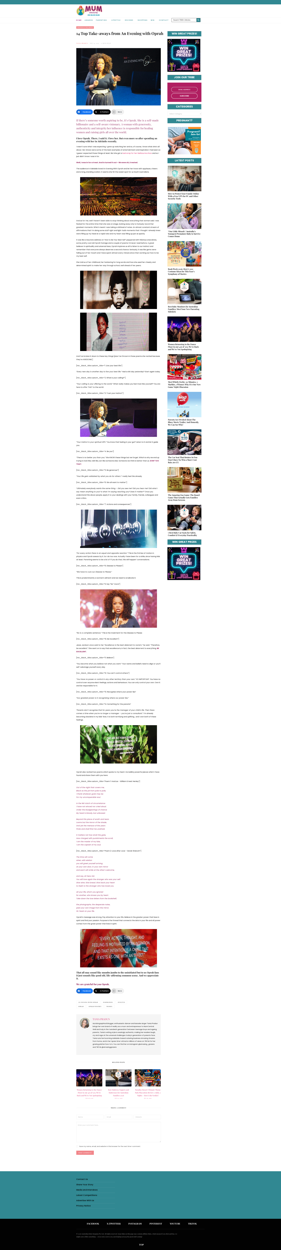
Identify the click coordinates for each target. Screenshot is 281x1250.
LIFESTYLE (116, 20)
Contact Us (82, 1179)
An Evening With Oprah (88, 1002)
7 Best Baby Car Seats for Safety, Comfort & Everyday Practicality (182, 534)
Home (79, 20)
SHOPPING (143, 20)
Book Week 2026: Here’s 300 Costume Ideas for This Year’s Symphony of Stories (181, 271)
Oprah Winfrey (95, 1006)
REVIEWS (129, 20)
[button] (203, 18)
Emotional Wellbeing (85, 27)
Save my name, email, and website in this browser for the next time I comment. (110, 1146)
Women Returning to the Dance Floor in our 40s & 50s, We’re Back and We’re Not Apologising (89, 1093)
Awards (89, 20)
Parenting (101, 20)
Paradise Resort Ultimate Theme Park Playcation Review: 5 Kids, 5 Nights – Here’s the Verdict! (148, 1093)
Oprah (81, 1006)
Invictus (121, 1002)
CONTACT (164, 20)
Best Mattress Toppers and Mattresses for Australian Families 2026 (118, 1093)
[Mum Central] (89, 13)
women (109, 1006)
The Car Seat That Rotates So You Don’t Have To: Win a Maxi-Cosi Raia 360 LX (182, 460)
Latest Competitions (86, 1195)
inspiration (108, 1002)
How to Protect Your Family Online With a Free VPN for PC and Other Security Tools (183, 196)
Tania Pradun (82, 43)
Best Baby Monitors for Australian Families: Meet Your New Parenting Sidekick (183, 309)
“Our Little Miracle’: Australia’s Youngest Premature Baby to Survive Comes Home (184, 234)
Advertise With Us (85, 1200)
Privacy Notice (83, 1205)
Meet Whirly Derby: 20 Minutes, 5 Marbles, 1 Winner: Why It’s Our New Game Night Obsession (184, 384)
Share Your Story (84, 1184)
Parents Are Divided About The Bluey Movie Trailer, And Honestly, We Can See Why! (183, 422)
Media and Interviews (87, 1189)
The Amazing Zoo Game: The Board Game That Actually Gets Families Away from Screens (184, 497)
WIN (153, 20)
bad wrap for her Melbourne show (137, 153)
